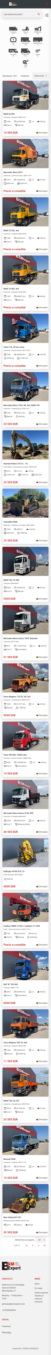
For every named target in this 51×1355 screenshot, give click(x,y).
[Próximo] (39, 1245)
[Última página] (45, 1245)
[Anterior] (33, 1245)
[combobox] (41, 76)
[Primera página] (27, 1245)
